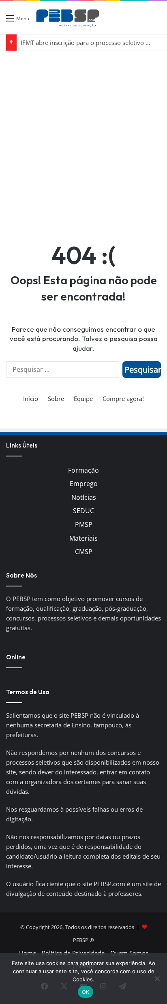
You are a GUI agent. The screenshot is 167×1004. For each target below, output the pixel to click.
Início (30, 398)
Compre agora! (123, 398)
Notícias (83, 497)
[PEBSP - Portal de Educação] (67, 17)
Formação (83, 470)
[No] (157, 978)
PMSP (83, 524)
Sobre (56, 398)
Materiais (83, 538)
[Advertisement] (83, 138)
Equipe (83, 398)
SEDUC (83, 510)
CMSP (83, 551)
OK (86, 992)
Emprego (84, 483)
